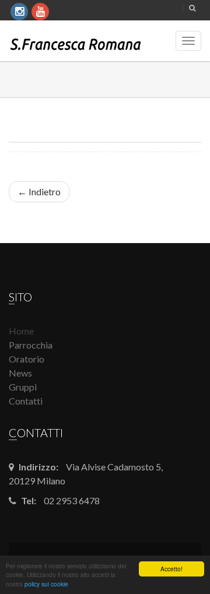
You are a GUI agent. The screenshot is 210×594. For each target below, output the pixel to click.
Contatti (26, 400)
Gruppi (23, 386)
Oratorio (26, 358)
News (20, 372)
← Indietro (39, 191)
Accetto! (171, 568)
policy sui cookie (46, 583)
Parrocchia (30, 344)
